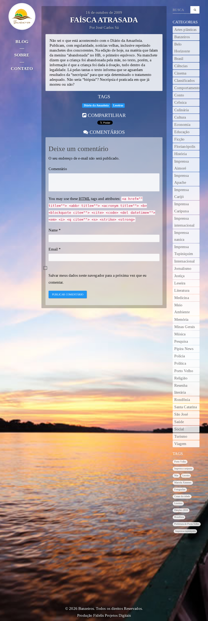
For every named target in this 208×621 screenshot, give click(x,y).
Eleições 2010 (181, 510)
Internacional (184, 261)
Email (53, 249)
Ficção (179, 139)
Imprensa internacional (184, 221)
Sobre (22, 54)
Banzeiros (182, 37)
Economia (182, 125)
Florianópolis (184, 147)
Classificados (184, 81)
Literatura (181, 290)
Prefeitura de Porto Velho (186, 524)
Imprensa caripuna (183, 468)
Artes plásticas (185, 30)
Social (179, 429)
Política (180, 363)
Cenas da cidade (182, 496)
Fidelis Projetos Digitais (112, 615)
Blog (21, 41)
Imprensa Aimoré (181, 164)
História (180, 154)
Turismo (180, 436)
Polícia (179, 356)
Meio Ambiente (182, 308)
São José (181, 414)
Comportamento (186, 88)
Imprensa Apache (181, 179)
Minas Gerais (184, 327)
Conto (179, 95)
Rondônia (182, 400)
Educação (182, 132)
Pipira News (183, 349)
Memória (181, 320)
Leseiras (118, 105)
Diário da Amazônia (96, 105)
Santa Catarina (185, 407)
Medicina (181, 298)
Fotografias (179, 489)
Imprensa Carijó (181, 193)
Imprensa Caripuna (181, 207)
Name (53, 230)
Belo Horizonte (182, 47)
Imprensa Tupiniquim (183, 250)
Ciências (180, 66)
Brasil (178, 59)
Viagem (180, 444)
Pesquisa (181, 341)
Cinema (180, 73)
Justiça (179, 276)
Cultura (180, 117)
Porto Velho (183, 371)
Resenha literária (180, 388)
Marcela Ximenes (183, 482)
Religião (180, 378)
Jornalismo (182, 269)
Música (180, 334)
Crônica (180, 102)
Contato (22, 68)
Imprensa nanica (181, 236)
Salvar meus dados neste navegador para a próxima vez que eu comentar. (98, 278)
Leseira (179, 283)
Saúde (179, 422)
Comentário (58, 169)
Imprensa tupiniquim (185, 531)
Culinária (181, 110)
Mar (176, 475)
